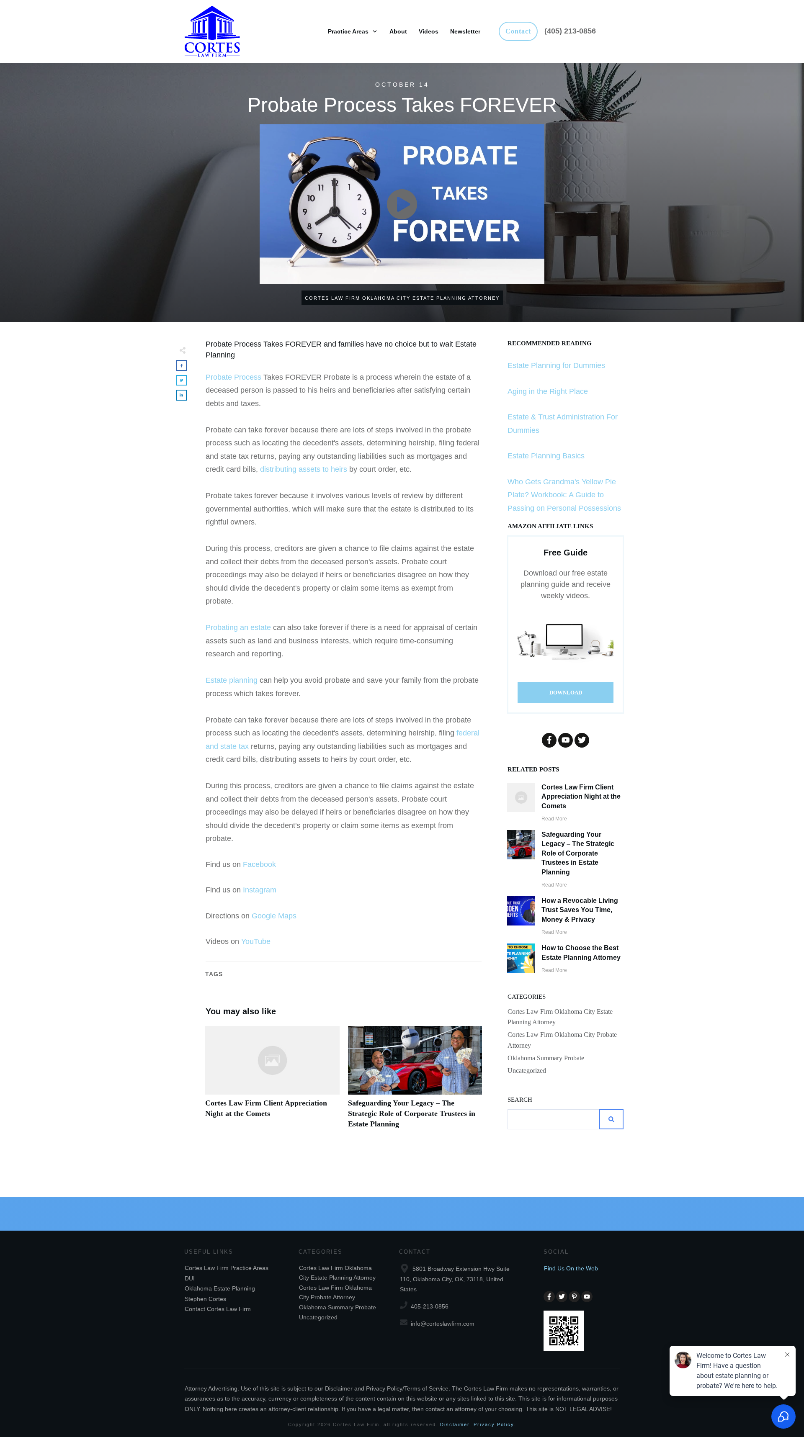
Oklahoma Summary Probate (546, 1058)
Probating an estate (238, 627)
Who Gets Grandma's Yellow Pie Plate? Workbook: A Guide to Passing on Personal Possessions (564, 495)
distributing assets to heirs (303, 469)
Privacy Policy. (495, 1424)
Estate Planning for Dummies (556, 365)
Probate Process (233, 377)
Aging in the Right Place (548, 391)
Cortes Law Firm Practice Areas (226, 1268)
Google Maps (274, 916)
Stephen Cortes (205, 1299)
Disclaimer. (456, 1424)
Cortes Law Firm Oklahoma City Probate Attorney (562, 1040)
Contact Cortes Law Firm (218, 1309)
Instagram (259, 890)
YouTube (256, 941)
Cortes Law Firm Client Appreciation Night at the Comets (272, 1082)
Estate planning (232, 680)
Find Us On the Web (571, 1268)
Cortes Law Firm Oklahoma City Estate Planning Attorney (560, 1017)
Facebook (259, 864)
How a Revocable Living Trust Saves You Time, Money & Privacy (579, 910)
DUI (190, 1278)
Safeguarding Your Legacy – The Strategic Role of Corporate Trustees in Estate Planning (415, 1082)
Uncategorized (527, 1070)
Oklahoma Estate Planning (220, 1288)
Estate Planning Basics (546, 456)
